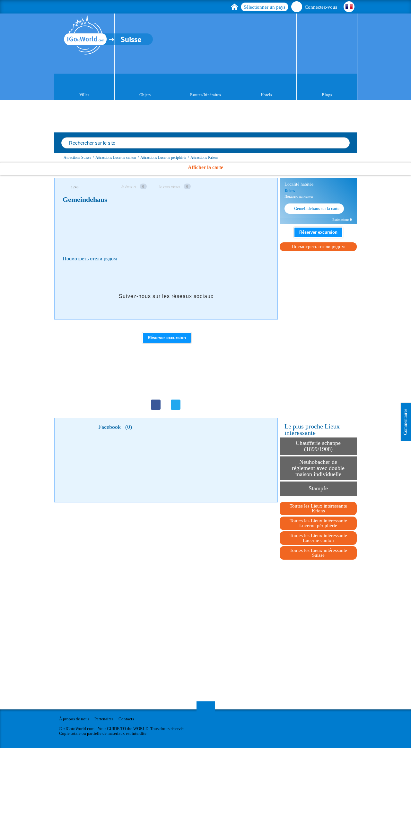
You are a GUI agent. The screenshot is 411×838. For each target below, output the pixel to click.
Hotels (266, 94)
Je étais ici (128, 187)
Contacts (126, 718)
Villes (84, 94)
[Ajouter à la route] (237, 186)
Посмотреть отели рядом (90, 258)
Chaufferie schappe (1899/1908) (318, 446)
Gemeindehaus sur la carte (316, 208)
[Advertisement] (179, 227)
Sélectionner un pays (264, 7)
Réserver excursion (167, 337)
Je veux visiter (169, 187)
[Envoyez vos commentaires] (263, 186)
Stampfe (318, 488)
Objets (145, 94)
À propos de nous (74, 718)
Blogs (327, 94)
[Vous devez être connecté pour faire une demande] (250, 186)
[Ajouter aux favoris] (223, 186)
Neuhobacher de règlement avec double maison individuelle (318, 468)
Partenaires (103, 718)
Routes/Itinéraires (205, 94)
